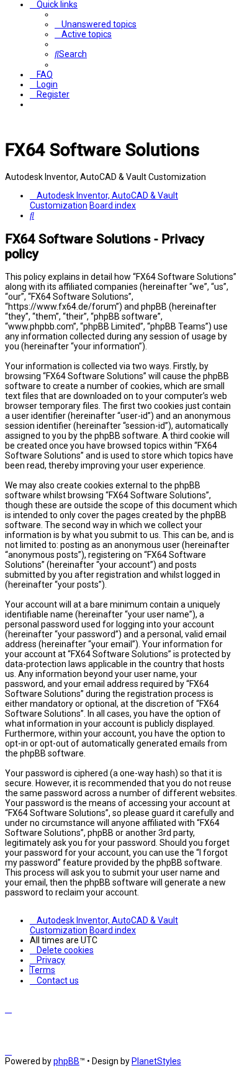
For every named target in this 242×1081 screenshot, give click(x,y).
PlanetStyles (156, 1061)
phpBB (66, 1061)
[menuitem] (96, 24)
